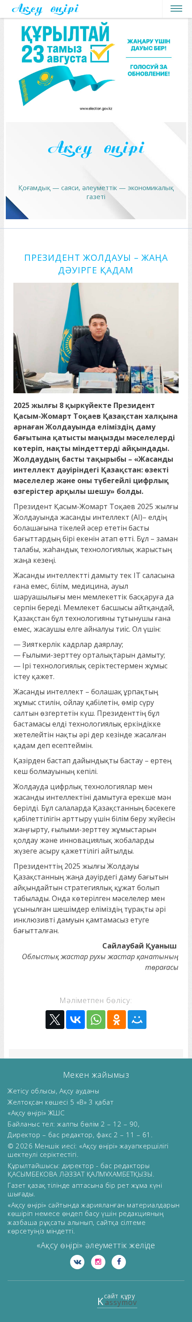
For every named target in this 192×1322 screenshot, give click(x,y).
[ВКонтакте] (75, 1019)
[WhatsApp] (96, 1019)
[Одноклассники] (116, 1019)
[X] (55, 1019)
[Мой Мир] (137, 1019)
